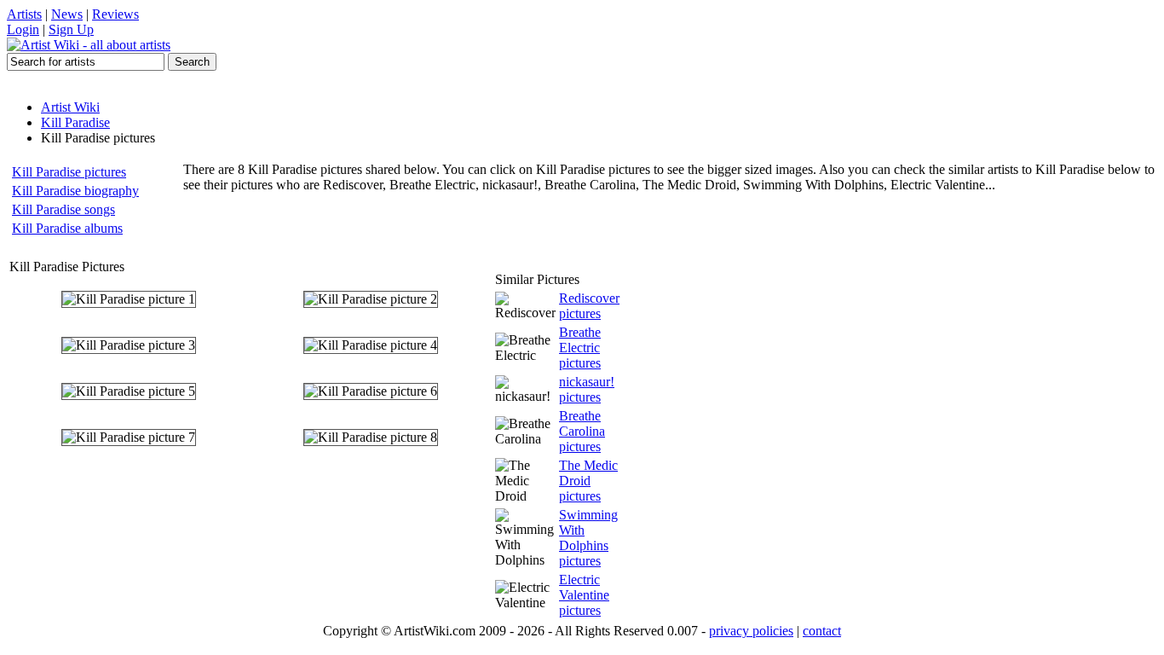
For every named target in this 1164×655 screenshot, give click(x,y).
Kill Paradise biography (75, 190)
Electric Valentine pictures (584, 594)
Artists (24, 14)
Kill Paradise (75, 122)
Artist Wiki (70, 107)
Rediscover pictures (589, 306)
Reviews (115, 14)
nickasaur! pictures (586, 389)
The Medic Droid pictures (588, 480)
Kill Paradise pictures (69, 172)
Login (23, 29)
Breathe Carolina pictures (582, 431)
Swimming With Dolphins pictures (588, 537)
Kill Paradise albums (67, 228)
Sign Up (71, 29)
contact (822, 630)
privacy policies (751, 630)
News (67, 14)
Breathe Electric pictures (580, 347)
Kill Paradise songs (63, 209)
